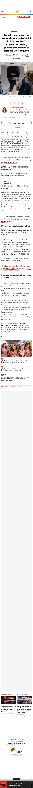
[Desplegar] (16, 779)
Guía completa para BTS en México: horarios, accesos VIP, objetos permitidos (8, 708)
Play (31, 785)
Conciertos (12, 387)
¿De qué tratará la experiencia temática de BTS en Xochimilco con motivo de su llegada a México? (15, 219)
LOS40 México (16, 11)
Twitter (14, 103)
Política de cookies (15, 739)
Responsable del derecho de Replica (16, 743)
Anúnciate (23, 745)
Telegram (22, 103)
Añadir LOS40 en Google (18, 123)
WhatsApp (18, 103)
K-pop (6, 387)
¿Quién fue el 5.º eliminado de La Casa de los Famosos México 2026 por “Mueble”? (14, 361)
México (4, 17)
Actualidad (14, 31)
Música (19, 387)
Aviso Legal (6, 739)
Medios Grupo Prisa (16, 755)
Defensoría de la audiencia (16, 741)
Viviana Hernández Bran (16, 107)
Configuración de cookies (13, 745)
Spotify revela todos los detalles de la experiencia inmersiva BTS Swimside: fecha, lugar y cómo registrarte (16, 160)
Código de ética (25, 739)
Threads (25, 724)
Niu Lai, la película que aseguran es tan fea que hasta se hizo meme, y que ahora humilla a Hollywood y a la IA (15, 378)
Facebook (10, 103)
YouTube (11, 724)
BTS (2, 387)
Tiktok (8, 724)
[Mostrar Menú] (2, 11)
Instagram (14, 724)
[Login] (30, 11)
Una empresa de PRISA (16, 750)
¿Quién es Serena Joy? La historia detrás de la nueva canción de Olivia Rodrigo (15, 369)
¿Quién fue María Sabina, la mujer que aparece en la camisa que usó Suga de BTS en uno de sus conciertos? (16, 268)
